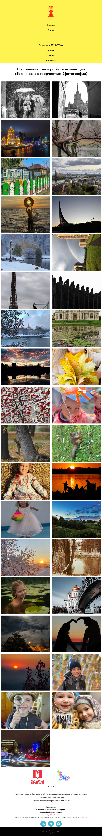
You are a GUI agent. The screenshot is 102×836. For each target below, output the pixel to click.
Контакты (51, 60)
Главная (51, 25)
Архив (51, 50)
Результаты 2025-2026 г (51, 45)
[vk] (43, 824)
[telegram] (51, 824)
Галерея (51, 55)
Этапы (51, 30)
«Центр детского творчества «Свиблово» (51, 800)
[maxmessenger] (59, 824)
